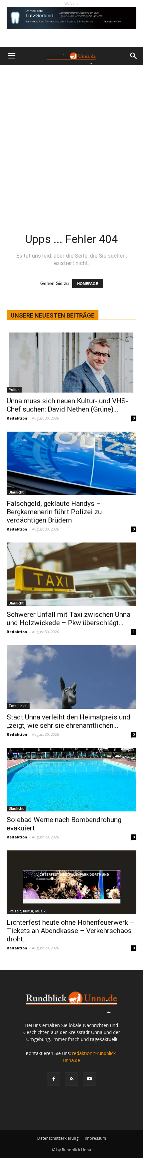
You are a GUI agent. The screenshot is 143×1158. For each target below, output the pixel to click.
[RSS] (71, 1079)
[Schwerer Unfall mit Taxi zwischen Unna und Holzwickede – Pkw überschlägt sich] (71, 574)
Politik (14, 389)
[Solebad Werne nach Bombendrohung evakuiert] (71, 779)
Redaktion (17, 418)
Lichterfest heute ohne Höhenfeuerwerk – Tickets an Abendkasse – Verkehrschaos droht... (70, 930)
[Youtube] (89, 1079)
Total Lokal (18, 705)
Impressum (95, 1138)
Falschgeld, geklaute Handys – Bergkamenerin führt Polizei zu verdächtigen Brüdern (54, 512)
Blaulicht (16, 492)
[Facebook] (53, 1079)
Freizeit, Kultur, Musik (27, 911)
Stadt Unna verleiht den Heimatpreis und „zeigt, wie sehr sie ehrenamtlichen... (68, 721)
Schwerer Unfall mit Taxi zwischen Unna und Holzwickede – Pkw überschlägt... (68, 618)
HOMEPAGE (87, 284)
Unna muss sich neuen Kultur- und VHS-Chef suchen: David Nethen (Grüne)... (67, 405)
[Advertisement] (71, 140)
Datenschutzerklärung (57, 1138)
